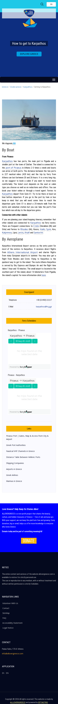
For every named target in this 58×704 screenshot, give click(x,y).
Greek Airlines (12, 475)
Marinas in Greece (14, 481)
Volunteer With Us (10, 603)
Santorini (38, 232)
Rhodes (24, 229)
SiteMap (6, 613)
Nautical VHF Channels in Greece (20, 451)
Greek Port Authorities (16, 445)
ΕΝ (7, 673)
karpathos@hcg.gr (44, 306)
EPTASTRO (43, 702)
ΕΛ (3, 673)
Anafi (27, 232)
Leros (21, 232)
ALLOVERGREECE (17, 702)
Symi (48, 229)
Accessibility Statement (12, 623)
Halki (42, 229)
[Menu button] (54, 80)
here (44, 275)
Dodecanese (15, 87)
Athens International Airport (22, 252)
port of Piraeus (13, 167)
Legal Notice (7, 627)
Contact (5, 608)
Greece (5, 87)
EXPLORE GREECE (29, 53)
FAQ (4, 618)
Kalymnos (7, 232)
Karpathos (27, 87)
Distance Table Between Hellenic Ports (23, 457)
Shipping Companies (15, 463)
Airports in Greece (14, 469)
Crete (36, 225)
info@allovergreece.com (12, 653)
